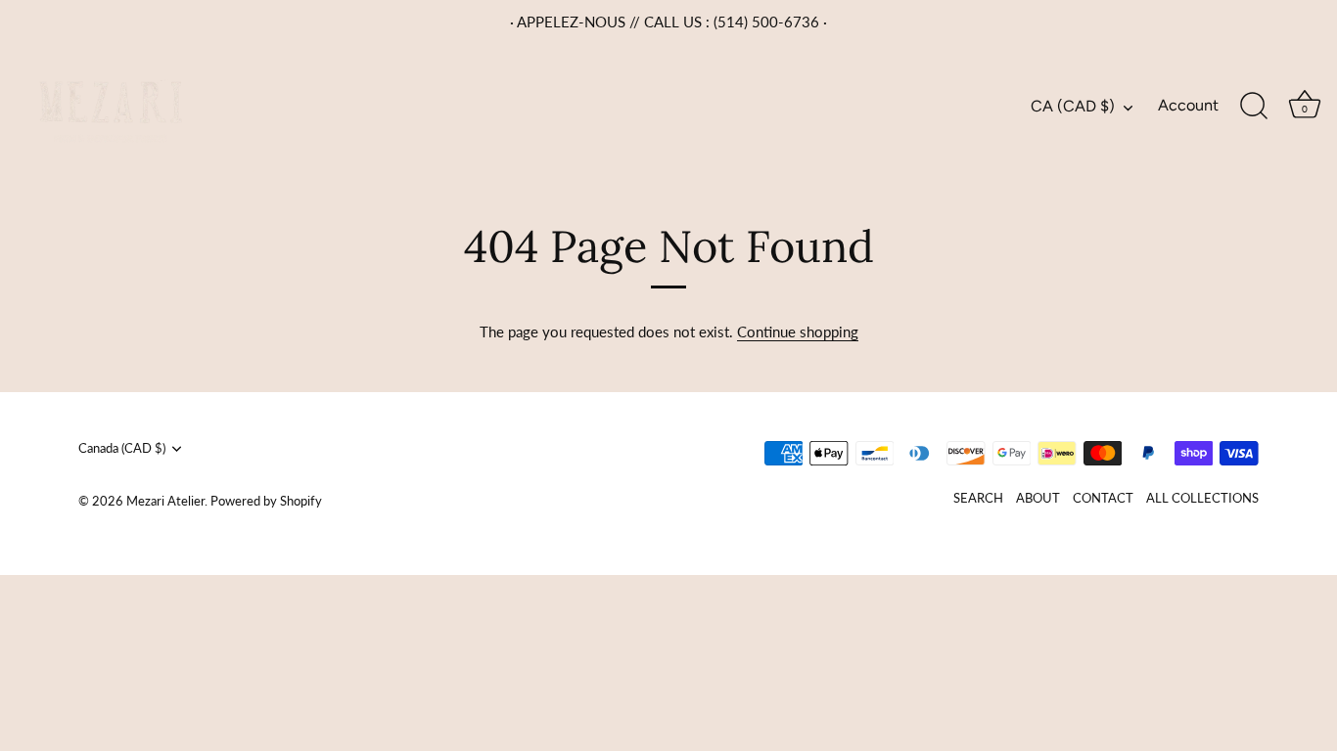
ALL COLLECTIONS (1202, 498)
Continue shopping (797, 331)
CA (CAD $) (1073, 106)
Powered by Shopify (266, 500)
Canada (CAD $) (121, 448)
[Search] (1253, 106)
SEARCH (978, 498)
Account (1188, 105)
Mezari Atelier (165, 500)
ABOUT (1038, 498)
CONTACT (1103, 498)
